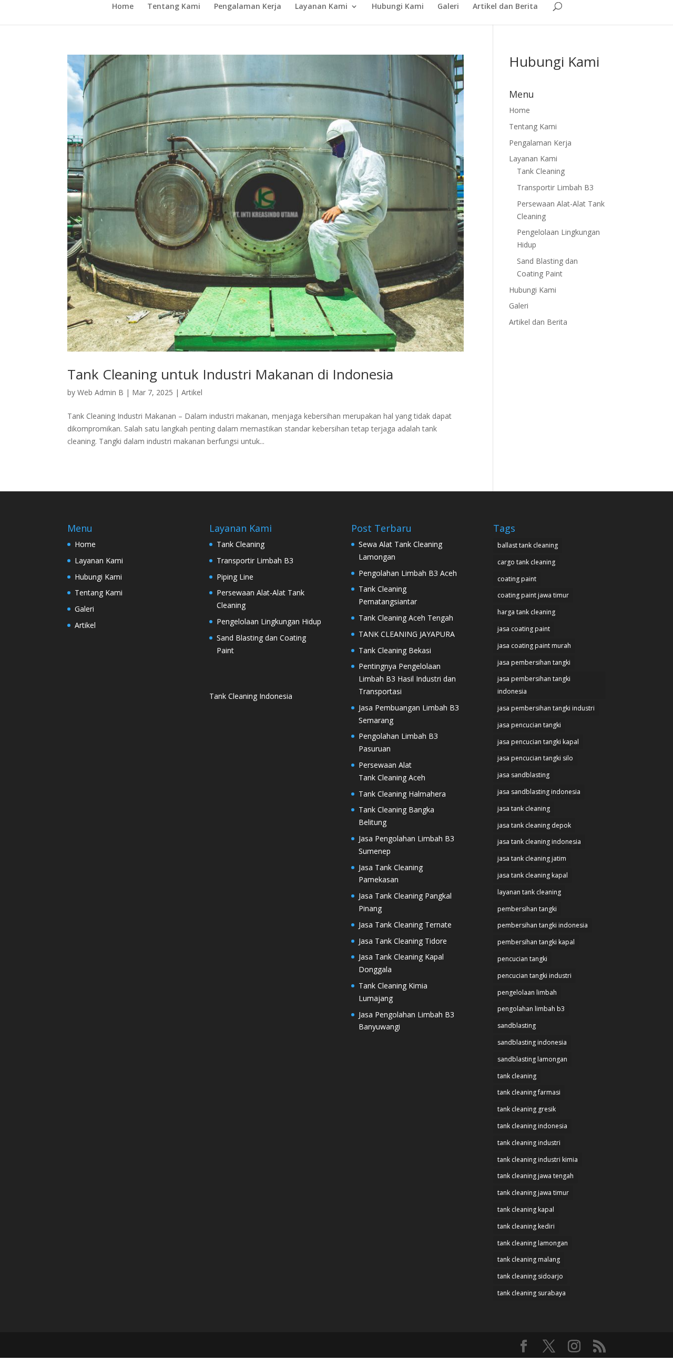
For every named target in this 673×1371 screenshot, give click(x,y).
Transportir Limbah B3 (555, 187)
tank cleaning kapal (525, 1209)
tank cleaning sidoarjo (530, 1276)
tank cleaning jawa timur (533, 1192)
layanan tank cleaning (529, 892)
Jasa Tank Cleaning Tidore (403, 941)
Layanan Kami (321, 7)
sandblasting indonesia (532, 1042)
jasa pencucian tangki (529, 724)
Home (123, 7)
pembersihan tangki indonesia (542, 925)
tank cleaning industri (528, 1142)
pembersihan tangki (527, 908)
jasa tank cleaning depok (534, 825)
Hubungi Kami (398, 7)
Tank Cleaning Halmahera (403, 794)
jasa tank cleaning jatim (531, 858)
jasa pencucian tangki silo (535, 758)
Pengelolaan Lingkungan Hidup (269, 621)
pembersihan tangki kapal (536, 941)
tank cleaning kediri (526, 1226)
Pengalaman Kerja (247, 7)
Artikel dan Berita (505, 7)
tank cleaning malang (528, 1259)
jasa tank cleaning (523, 808)
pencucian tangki (522, 958)
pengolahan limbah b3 (531, 1008)
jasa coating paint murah (534, 645)
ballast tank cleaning (527, 545)
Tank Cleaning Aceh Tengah (406, 618)
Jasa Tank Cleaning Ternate (405, 925)
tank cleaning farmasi (528, 1092)
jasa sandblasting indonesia (538, 791)
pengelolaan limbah (527, 992)
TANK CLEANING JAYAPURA (407, 634)
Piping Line (235, 577)
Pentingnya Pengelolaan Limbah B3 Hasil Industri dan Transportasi (407, 678)
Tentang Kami (173, 7)
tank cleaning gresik (526, 1109)
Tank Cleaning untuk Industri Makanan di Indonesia (230, 374)
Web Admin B (100, 392)
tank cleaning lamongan (532, 1243)
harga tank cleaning (526, 611)
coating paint (516, 578)
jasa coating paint (523, 628)
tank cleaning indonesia (532, 1125)
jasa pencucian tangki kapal (538, 741)
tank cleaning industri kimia (537, 1159)
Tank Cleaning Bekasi (395, 650)
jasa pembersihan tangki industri (546, 708)
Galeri (448, 7)
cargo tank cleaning (526, 562)
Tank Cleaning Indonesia (250, 696)
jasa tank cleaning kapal (532, 875)
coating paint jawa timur (533, 595)
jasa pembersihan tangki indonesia (533, 685)
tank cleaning (516, 1075)
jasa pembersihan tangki (533, 662)
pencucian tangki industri (534, 975)
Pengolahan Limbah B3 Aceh (408, 573)
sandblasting (516, 1025)
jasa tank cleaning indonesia (539, 841)
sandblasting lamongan (532, 1059)
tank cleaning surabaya (531, 1292)
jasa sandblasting (523, 774)
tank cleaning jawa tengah (535, 1175)
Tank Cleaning (541, 171)
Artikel (191, 392)
